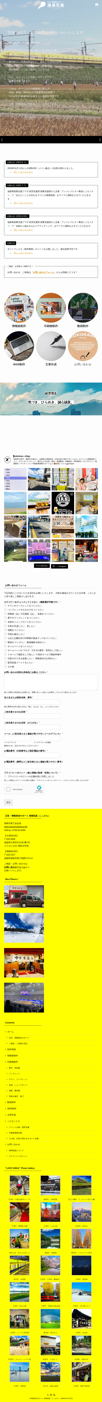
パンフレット (14, 1074)
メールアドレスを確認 (42, 742)
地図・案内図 (14, 1091)
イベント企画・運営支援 (19, 1127)
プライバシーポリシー (18, 1156)
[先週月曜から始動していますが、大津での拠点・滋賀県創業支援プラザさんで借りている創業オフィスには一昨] (86, 479)
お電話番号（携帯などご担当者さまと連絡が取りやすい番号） (34, 762)
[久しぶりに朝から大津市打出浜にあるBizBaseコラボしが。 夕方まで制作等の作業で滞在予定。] (15, 503)
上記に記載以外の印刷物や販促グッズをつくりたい (32, 638)
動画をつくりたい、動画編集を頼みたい (27, 642)
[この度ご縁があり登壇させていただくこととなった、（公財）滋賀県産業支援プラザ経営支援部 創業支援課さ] (86, 503)
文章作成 (11, 1115)
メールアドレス (10, 742)
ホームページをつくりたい (20, 646)
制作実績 (11, 1049)
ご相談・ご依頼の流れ (18, 1043)
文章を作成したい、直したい (21, 626)
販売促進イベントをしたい (20, 662)
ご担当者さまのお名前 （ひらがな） (22, 723)
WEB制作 (11, 1108)
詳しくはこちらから (23, 172)
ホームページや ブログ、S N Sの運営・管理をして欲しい (35, 650)
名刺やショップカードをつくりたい (25, 622)
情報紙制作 (12, 1055)
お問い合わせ (13, 1144)
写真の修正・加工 (16, 1096)
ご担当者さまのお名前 (15, 712)
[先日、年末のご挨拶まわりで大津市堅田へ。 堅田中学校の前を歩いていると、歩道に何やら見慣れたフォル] (39, 527)
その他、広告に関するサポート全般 (24, 1138)
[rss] (54, 1395)
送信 (8, 802)
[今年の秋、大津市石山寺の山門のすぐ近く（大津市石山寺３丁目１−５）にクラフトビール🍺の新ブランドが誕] (63, 503)
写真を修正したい (16, 634)
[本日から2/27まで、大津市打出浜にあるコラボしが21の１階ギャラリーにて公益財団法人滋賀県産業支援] (63, 479)
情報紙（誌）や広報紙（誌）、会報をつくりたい (31, 614)
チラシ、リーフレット (18, 1079)
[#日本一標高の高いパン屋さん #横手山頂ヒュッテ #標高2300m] (15, 550)
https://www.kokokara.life (15, 827)
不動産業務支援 (15, 1133)
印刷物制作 (12, 1062)
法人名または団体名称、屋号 (18, 697)
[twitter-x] (48, 1395)
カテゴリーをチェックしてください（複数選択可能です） (32, 602)
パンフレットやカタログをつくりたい (26, 610)
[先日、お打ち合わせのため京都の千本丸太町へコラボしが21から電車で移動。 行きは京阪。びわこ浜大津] (39, 479)
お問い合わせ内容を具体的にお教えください (26, 672)
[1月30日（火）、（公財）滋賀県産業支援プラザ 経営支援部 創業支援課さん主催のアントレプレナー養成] (63, 527)
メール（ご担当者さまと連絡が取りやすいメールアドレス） (33, 734)
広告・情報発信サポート (19, 1038)
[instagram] (51, 1395)
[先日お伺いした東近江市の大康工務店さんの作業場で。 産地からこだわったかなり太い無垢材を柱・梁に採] (15, 527)
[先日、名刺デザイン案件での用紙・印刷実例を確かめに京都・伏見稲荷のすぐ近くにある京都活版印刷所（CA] (86, 550)
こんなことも (13, 1121)
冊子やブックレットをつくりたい (24, 618)
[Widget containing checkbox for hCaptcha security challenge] (24, 789)
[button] (2, 139)
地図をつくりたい (16, 630)
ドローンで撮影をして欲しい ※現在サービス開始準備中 (34, 654)
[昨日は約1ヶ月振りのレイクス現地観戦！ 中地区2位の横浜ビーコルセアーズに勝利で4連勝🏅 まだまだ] (39, 550)
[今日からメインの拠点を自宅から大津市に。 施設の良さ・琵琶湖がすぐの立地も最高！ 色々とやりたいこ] (86, 527)
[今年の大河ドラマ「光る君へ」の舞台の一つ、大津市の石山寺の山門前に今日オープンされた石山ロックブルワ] (39, 503)
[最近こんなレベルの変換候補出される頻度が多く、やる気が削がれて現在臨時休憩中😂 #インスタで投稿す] (15, 479)
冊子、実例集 (14, 1068)
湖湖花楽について (16, 1150)
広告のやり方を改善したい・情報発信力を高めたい (32, 658)
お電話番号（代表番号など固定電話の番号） (26, 751)
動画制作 (11, 1102)
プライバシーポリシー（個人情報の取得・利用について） (32, 773)
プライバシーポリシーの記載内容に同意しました (31, 776)
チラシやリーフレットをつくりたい (25, 606)
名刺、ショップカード (18, 1085)
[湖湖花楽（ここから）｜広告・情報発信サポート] (51, 5)
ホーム (10, 1032)
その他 (11, 667)
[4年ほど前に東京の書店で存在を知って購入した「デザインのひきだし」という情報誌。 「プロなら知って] (63, 550)
